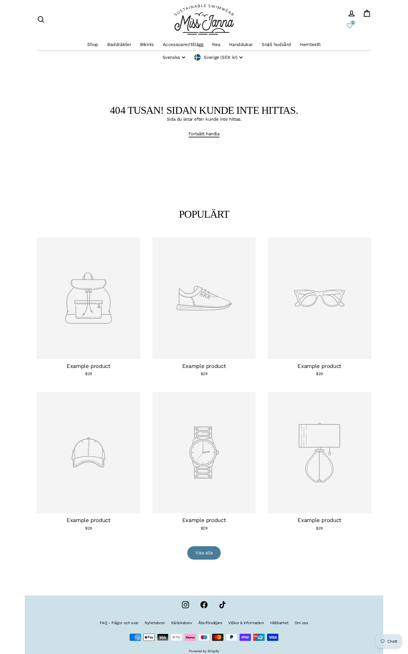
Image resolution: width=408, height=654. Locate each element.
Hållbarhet (279, 623)
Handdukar (241, 44)
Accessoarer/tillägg (183, 44)
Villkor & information (246, 623)
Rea (216, 44)
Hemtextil (310, 44)
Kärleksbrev (181, 623)
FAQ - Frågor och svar (119, 623)
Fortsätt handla (203, 133)
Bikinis (147, 44)
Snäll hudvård (276, 44)
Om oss (301, 623)
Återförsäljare (210, 623)
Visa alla (204, 552)
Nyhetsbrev (155, 623)
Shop (92, 44)
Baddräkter (119, 44)
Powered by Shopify (204, 651)
